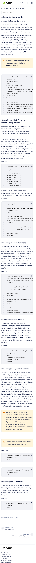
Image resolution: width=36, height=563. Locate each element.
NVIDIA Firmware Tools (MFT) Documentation (21, 3)
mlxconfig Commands (19, 8)
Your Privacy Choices (7, 554)
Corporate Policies (6, 560)
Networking (16, 3)
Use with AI (7, 12)
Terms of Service (6, 556)
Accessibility (4, 558)
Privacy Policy (5, 552)
